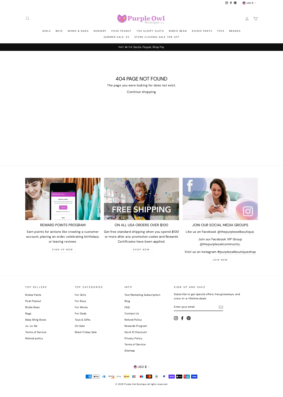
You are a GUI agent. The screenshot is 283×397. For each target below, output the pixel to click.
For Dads (80, 313)
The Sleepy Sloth (150, 30)
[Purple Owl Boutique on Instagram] (176, 318)
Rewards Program (135, 326)
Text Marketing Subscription (142, 295)
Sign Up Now (62, 249)
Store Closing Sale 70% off (156, 36)
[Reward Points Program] (62, 199)
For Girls (80, 295)
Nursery (100, 30)
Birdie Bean (178, 30)
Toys (220, 30)
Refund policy (34, 338)
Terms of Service (36, 332)
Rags (28, 313)
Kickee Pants (202, 30)
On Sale (80, 326)
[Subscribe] (221, 307)
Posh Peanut (121, 30)
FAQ (127, 307)
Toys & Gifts (82, 319)
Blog (127, 301)
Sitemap (129, 350)
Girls (46, 30)
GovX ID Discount (135, 332)
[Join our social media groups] (220, 199)
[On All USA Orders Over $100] (141, 199)
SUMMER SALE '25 (117, 36)
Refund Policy (133, 319)
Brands (235, 30)
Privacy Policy (133, 338)
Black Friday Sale (86, 332)
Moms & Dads (78, 30)
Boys (59, 30)
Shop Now (141, 249)
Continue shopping (141, 92)
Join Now (220, 259)
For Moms (81, 307)
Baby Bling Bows (35, 319)
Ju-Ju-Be (31, 326)
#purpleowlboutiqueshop (236, 252)
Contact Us (131, 313)
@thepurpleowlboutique (235, 232)
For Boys (80, 301)
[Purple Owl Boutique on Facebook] (182, 318)
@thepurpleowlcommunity (220, 244)
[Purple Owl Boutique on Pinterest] (189, 318)
